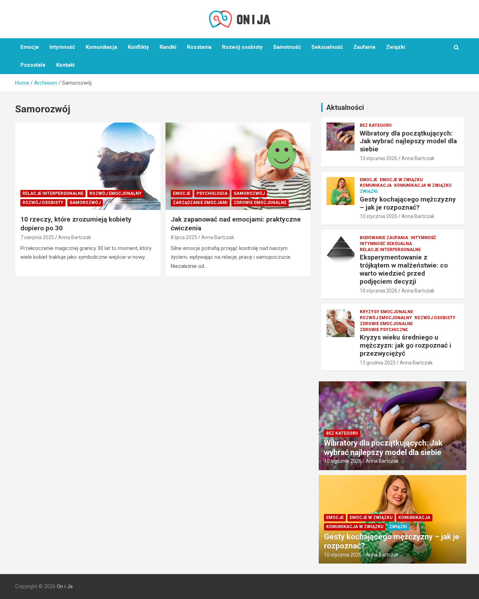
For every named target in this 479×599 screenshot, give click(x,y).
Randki (168, 47)
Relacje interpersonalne (52, 193)
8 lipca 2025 (184, 237)
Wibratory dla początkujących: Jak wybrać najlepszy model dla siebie (408, 141)
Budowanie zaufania (384, 237)
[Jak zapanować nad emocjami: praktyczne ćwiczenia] (238, 166)
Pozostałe (33, 65)
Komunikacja (101, 47)
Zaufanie (364, 47)
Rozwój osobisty (242, 47)
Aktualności (345, 107)
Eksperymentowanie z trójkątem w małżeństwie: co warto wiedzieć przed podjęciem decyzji (404, 269)
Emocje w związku (401, 179)
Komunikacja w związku (422, 185)
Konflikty (138, 47)
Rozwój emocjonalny (115, 193)
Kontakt (65, 65)
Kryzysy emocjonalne (386, 311)
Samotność (287, 47)
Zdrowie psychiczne (384, 329)
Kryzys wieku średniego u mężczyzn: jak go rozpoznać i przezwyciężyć (405, 345)
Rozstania (199, 47)
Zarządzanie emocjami (200, 202)
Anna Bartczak (74, 237)
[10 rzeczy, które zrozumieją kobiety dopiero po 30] (88, 166)
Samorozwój (85, 202)
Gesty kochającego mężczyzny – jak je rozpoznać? (408, 203)
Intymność (62, 47)
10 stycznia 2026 (378, 158)
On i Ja (65, 586)
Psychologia (212, 193)
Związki (395, 47)
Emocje (29, 47)
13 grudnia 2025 (378, 363)
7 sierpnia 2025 (37, 237)
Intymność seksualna (386, 243)
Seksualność (327, 47)
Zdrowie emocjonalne (260, 202)
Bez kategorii (376, 125)
